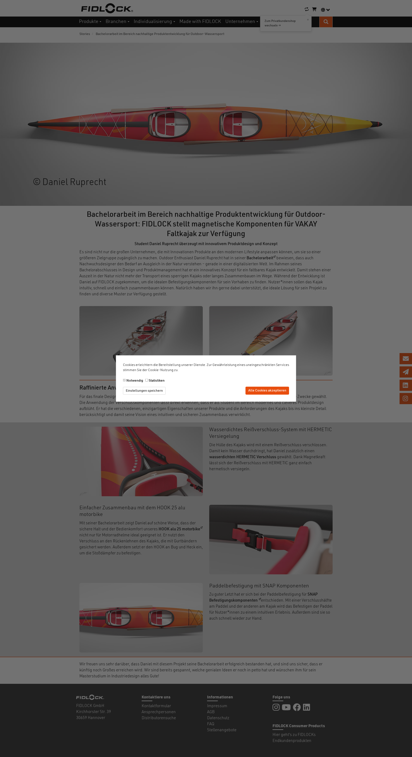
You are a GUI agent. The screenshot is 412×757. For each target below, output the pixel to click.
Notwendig (134, 380)
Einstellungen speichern (144, 390)
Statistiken (157, 380)
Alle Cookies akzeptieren (267, 390)
